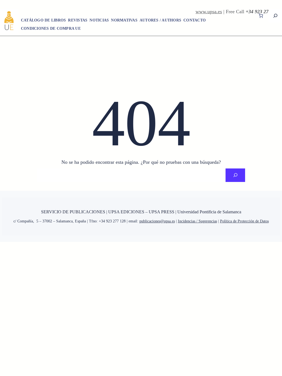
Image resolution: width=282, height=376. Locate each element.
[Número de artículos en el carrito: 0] (260, 15)
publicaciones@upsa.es (157, 221)
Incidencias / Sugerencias (197, 221)
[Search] (235, 175)
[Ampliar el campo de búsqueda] (275, 15)
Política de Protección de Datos (244, 221)
